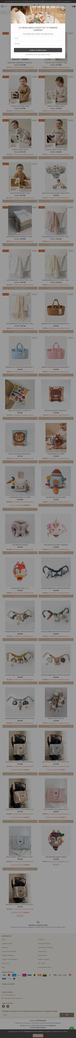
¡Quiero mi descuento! (38, 50)
